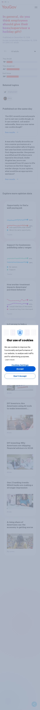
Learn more (9, 360)
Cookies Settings (20, 365)
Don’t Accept (20, 376)
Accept (20, 369)
